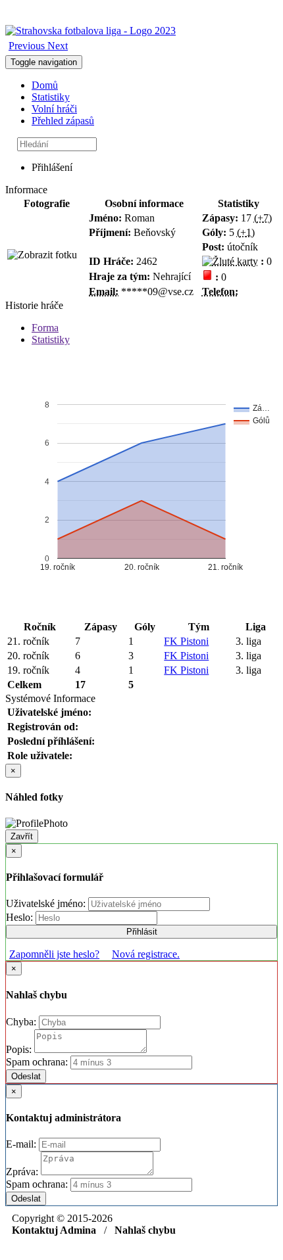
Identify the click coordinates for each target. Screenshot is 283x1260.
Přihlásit (141, 932)
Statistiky (51, 97)
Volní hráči (54, 108)
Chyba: (22, 1021)
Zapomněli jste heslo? (54, 954)
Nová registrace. (146, 954)
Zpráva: (23, 1171)
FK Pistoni (186, 641)
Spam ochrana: (37, 1061)
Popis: (20, 1049)
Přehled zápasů (63, 120)
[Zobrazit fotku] (42, 255)
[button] (28, 45)
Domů (45, 85)
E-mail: (22, 1144)
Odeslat (26, 1076)
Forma (45, 327)
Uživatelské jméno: (47, 903)
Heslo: (21, 917)
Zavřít (22, 836)
